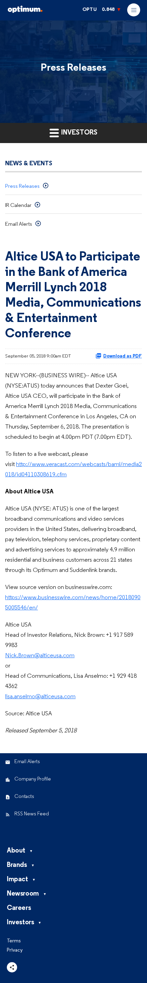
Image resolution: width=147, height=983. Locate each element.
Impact (17, 879)
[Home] (41, 11)
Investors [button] (78, 132)
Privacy (15, 950)
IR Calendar (18, 205)
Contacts (24, 796)
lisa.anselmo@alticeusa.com (40, 696)
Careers (19, 908)
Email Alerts (18, 224)
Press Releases (22, 186)
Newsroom (23, 893)
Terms (14, 941)
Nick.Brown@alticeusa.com (40, 655)
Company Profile (32, 779)
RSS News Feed (31, 814)
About (16, 850)
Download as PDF (122, 356)
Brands (17, 865)
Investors (20, 922)
